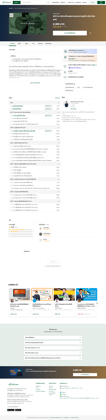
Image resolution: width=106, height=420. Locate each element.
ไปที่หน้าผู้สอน (73, 109)
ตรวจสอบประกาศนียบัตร (40, 391)
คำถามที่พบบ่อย (65, 386)
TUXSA (37, 388)
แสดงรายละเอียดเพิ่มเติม (35, 83)
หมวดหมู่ (16, 2)
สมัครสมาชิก (101, 2)
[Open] (48, 2)
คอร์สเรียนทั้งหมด (55, 2)
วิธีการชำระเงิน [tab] (48, 43)
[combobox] (36, 2)
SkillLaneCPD (71, 2)
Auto (37, 32)
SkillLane (63, 392)
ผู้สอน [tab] (26, 43)
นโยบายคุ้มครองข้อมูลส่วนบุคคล (56, 418)
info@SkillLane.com (66, 396)
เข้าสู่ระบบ (93, 2)
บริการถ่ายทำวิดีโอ (52, 390)
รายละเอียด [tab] (12, 43)
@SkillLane (64, 394)
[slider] (26, 32)
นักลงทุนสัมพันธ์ (52, 393)
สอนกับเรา (84, 2)
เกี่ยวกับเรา (51, 386)
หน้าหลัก (10, 8)
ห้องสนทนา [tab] (40, 43)
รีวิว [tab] (33, 43)
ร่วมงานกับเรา (51, 391)
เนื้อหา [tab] (19, 43)
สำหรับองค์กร (78, 2)
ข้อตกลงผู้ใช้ (66, 418)
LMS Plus (51, 395)
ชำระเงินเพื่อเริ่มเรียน (69, 33)
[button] (69, 87)
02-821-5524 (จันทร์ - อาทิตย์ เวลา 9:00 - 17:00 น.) (72, 388)
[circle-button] (97, 303)
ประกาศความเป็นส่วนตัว (74, 418)
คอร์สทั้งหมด (38, 386)
